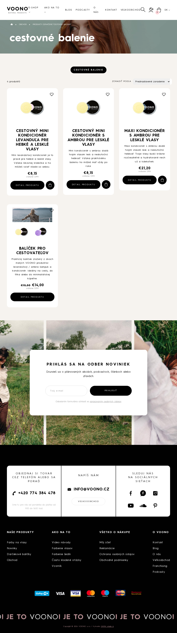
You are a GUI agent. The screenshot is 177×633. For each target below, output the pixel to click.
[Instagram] (155, 493)
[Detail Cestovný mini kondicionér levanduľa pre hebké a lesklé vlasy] (32, 109)
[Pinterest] (155, 505)
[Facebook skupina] (143, 493)
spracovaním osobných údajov (105, 402)
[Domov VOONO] (18, 10)
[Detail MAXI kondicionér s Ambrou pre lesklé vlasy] (145, 109)
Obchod (23, 24)
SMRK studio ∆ (107, 626)
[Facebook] (130, 493)
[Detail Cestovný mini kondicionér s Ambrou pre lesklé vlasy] (88, 109)
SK (166, 10)
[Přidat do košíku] (50, 185)
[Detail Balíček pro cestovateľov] (32, 226)
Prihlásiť (111, 391)
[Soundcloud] (143, 505)
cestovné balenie (88, 70)
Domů (11, 24)
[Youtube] (130, 505)
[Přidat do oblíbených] (52, 94)
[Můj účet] (151, 9)
